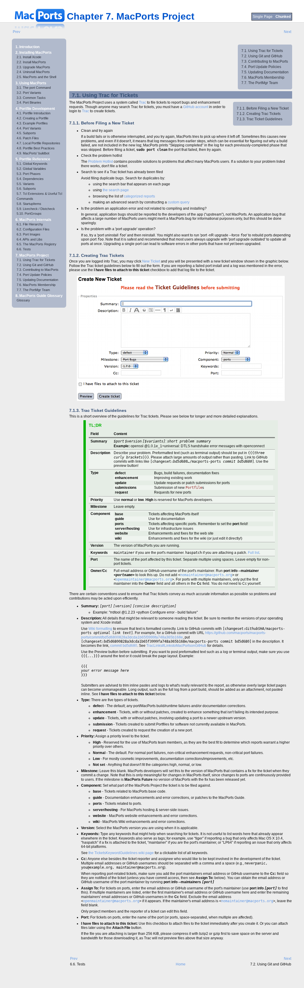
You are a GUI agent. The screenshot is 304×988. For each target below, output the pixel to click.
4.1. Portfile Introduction (33, 113)
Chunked (283, 17)
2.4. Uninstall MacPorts (33, 72)
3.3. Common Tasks (31, 97)
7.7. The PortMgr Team (33, 290)
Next (287, 32)
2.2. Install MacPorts (31, 62)
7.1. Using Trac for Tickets (36, 260)
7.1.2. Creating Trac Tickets (259, 114)
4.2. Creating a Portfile (32, 118)
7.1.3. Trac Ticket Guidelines (259, 119)
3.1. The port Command (34, 87)
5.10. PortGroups (29, 213)
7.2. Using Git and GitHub (35, 265)
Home (181, 964)
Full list (253, 553)
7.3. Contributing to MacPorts (37, 269)
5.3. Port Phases (29, 174)
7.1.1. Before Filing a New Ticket (263, 108)
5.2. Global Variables (31, 168)
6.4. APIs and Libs (29, 239)
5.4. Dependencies (30, 179)
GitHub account (195, 107)
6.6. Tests (24, 249)
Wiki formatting (100, 629)
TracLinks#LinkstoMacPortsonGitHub (176, 646)
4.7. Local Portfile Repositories (38, 143)
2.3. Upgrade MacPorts (33, 67)
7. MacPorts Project (32, 255)
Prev (16, 32)
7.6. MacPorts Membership (36, 285)
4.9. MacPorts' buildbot (33, 153)
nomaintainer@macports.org (206, 575)
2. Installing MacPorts (33, 52)
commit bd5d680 (123, 646)
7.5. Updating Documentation (37, 280)
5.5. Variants (25, 184)
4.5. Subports (26, 133)
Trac (142, 102)
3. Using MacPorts (30, 83)
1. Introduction (27, 47)
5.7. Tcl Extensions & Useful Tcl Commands (39, 196)
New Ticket (151, 261)
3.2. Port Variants (29, 92)
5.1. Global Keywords (32, 163)
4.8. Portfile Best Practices (36, 148)
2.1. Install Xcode (29, 57)
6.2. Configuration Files (33, 229)
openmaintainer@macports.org (144, 579)
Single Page (263, 17)
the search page (116, 190)
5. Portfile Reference (32, 159)
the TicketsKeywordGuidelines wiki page (121, 853)
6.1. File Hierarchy (30, 224)
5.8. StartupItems (29, 203)
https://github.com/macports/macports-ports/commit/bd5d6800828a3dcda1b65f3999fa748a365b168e (173, 635)
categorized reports (139, 196)
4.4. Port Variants (29, 128)
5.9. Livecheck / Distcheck (36, 209)
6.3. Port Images (28, 234)
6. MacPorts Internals (33, 220)
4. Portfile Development (35, 109)
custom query (178, 202)
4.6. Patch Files (28, 138)
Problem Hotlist (100, 161)
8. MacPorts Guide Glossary (39, 296)
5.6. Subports (26, 188)
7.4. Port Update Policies (34, 274)
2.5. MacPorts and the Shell (36, 77)
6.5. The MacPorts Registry (36, 244)
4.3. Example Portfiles (32, 123)
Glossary (23, 300)
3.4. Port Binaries (29, 102)
